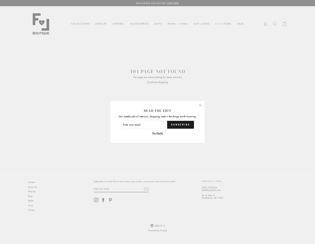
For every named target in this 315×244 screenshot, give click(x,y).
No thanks (157, 133)
